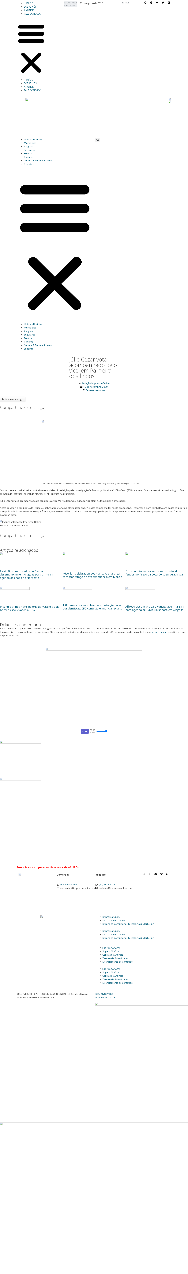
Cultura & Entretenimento (38, 160)
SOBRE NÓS (30, 6)
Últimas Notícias (33, 139)
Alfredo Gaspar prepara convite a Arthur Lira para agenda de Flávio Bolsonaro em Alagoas (154, 608)
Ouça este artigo (14, 399)
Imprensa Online (111, 916)
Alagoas (28, 146)
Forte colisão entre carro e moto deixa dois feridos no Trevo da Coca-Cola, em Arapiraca (154, 572)
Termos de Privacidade (115, 958)
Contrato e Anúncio (112, 954)
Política (28, 153)
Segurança (30, 150)
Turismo (28, 157)
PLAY (84, 731)
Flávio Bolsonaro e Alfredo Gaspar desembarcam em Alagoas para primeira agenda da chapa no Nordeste (26, 574)
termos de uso (159, 632)
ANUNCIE (29, 10)
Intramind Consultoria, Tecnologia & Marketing (128, 923)
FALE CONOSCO (32, 13)
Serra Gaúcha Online (113, 920)
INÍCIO (29, 3)
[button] (31, 48)
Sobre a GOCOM (111, 947)
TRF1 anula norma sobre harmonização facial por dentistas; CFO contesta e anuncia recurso (92, 606)
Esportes (28, 164)
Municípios (30, 142)
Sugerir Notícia (110, 951)
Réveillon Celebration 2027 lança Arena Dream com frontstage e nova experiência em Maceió (92, 575)
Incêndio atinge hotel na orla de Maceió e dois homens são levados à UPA (29, 608)
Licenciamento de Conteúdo (117, 961)
